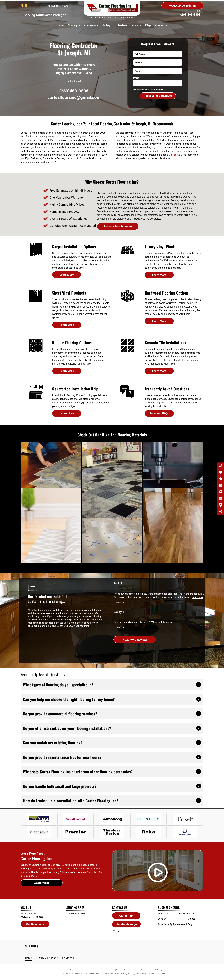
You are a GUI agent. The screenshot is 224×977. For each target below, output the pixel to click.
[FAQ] (127, 398)
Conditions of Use (108, 970)
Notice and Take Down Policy (127, 970)
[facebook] (114, 931)
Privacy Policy (67, 970)
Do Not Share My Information (87, 970)
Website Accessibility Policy (151, 970)
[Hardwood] (127, 302)
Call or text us (176, 154)
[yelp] (119, 931)
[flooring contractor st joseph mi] (35, 256)
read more (197, 597)
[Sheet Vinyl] (35, 302)
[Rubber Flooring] (35, 352)
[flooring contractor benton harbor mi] (127, 256)
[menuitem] (60, 25)
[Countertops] (35, 398)
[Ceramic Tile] (127, 352)
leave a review (90, 622)
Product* (137, 77)
